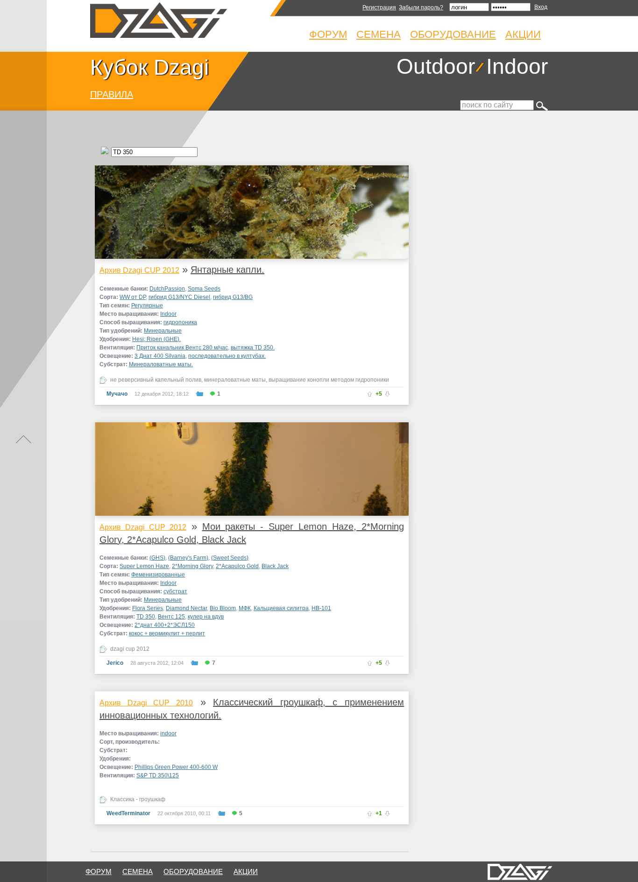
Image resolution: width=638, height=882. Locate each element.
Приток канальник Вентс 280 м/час (182, 347)
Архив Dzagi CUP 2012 (139, 270)
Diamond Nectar (186, 608)
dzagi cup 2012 (129, 649)
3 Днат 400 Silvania (160, 356)
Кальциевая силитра (281, 608)
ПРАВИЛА (111, 94)
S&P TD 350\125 (157, 775)
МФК (245, 608)
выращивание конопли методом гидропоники (329, 380)
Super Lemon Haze (144, 566)
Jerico (114, 663)
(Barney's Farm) (188, 558)
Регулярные (147, 305)
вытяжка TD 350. (253, 347)
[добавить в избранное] (199, 394)
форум (98, 871)
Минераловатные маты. (161, 364)
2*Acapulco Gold (237, 566)
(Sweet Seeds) (229, 558)
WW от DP (133, 297)
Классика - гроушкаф (137, 799)
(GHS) (157, 558)
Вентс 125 (171, 616)
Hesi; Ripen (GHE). (156, 339)
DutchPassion (167, 288)
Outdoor (436, 66)
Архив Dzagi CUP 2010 (146, 703)
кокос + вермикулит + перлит (167, 633)
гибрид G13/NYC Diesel (179, 297)
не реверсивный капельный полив (155, 380)
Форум (328, 34)
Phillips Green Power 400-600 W (176, 767)
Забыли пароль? (421, 7)
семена (137, 871)
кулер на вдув (206, 616)
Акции (523, 34)
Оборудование (453, 34)
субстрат (175, 591)
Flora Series (147, 608)
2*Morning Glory (192, 566)
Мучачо (117, 394)
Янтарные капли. (227, 269)
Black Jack (275, 566)
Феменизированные (158, 574)
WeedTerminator (128, 813)
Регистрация (379, 7)
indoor (168, 733)
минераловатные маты (235, 380)
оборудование (193, 871)
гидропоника (180, 322)
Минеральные (163, 330)
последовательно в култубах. (227, 356)
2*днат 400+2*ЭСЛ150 (165, 625)
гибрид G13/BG (233, 297)
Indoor (517, 66)
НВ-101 (321, 608)
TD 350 (145, 616)
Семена (378, 34)
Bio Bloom (223, 608)
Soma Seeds (204, 288)
